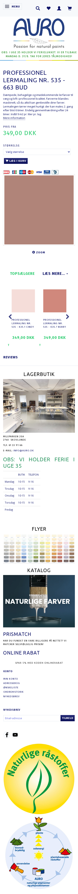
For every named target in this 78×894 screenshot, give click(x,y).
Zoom (40, 252)
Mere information (14, 118)
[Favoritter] (49, 8)
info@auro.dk (24, 450)
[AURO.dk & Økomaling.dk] (39, 32)
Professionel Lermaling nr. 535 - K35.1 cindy (23, 323)
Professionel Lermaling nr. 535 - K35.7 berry (54, 323)
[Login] (59, 8)
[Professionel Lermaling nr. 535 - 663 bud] (39, 210)
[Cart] (70, 8)
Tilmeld (67, 718)
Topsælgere (22, 273)
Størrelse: (11, 145)
